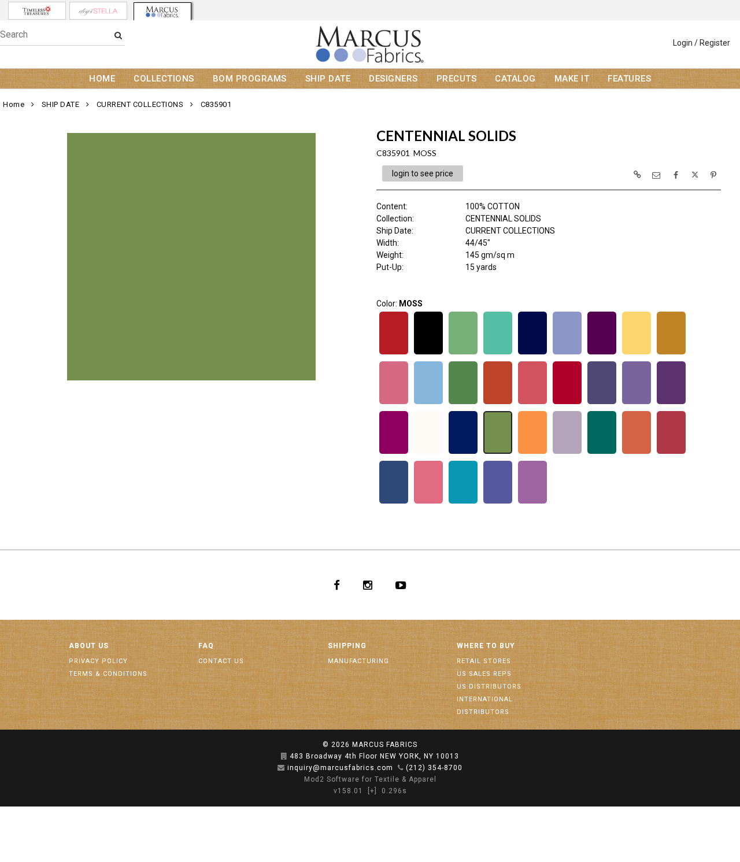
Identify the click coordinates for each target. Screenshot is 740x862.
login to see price (422, 173)
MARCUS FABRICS (384, 745)
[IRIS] (636, 403)
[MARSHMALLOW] (428, 452)
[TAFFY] (428, 502)
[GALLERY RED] (567, 403)
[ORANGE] (532, 452)
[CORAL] (393, 403)
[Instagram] (367, 585)
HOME (102, 78)
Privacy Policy (98, 661)
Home (13, 104)
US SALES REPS (484, 674)
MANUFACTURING (358, 661)
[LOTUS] (671, 403)
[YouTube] (400, 585)
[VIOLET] (532, 502)
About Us (89, 646)
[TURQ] (463, 502)
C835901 (216, 104)
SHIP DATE (328, 78)
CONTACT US (221, 661)
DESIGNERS (393, 78)
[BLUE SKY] (567, 353)
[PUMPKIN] (636, 452)
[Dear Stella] (98, 11)
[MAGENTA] (393, 452)
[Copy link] (637, 175)
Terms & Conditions (108, 674)
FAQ (206, 646)
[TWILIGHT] (497, 502)
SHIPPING (347, 646)
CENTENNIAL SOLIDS (503, 218)
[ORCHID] (567, 452)
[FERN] (463, 403)
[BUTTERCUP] (636, 353)
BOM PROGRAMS (250, 78)
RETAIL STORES (484, 661)
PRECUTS (456, 78)
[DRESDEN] (428, 403)
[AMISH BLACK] (428, 353)
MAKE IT (572, 78)
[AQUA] (497, 353)
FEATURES (629, 78)
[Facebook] (337, 585)
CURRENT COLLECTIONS (140, 104)
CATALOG (515, 78)
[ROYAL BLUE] (393, 502)
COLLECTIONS (164, 78)
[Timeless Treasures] (37, 11)
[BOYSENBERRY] (601, 353)
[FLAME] (497, 403)
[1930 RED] (393, 353)
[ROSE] (671, 452)
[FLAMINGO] (532, 403)
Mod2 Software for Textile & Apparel (370, 779)
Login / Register (701, 42)
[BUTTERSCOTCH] (671, 353)
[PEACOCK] (601, 452)
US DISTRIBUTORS (489, 686)
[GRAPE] (601, 403)
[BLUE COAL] (532, 353)
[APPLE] (463, 353)
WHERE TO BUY (486, 646)
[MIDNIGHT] (463, 452)
